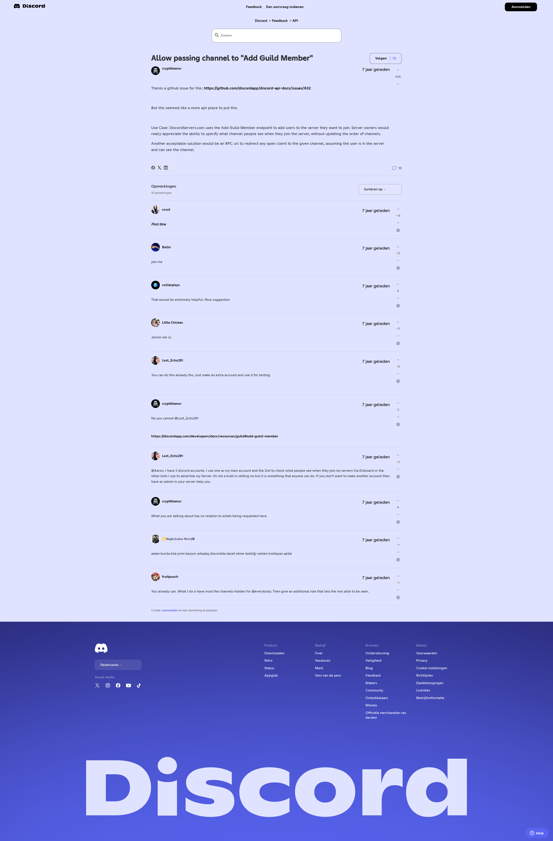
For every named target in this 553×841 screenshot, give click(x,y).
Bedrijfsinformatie (430, 698)
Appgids (271, 675)
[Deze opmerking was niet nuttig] (398, 222)
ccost (166, 209)
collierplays (171, 285)
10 (399, 168)
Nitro (268, 660)
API (295, 20)
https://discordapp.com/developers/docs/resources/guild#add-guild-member (214, 436)
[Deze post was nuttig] (398, 70)
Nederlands (109, 665)
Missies (371, 705)
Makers (371, 683)
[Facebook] (153, 168)
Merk (319, 668)
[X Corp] (159, 168)
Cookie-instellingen (431, 668)
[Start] (29, 7)
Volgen (381, 58)
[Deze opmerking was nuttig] (398, 209)
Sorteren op (373, 189)
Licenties (423, 690)
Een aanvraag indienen (285, 7)
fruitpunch (170, 576)
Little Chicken (172, 322)
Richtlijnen (424, 675)
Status (269, 668)
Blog (369, 668)
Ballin (166, 247)
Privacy (421, 660)
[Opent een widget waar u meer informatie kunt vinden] (537, 833)
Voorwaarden (426, 653)
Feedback (254, 7)
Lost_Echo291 (172, 360)
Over (319, 653)
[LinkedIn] (166, 168)
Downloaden (274, 653)
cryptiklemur (171, 68)
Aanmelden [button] (521, 7)
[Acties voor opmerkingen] (398, 230)
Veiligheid (373, 660)
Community (374, 690)
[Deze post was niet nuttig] (398, 84)
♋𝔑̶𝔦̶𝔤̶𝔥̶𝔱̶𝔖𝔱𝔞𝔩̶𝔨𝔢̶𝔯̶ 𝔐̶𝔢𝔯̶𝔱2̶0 (178, 539)
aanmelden (170, 610)
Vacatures (322, 660)
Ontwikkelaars (376, 698)
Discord (261, 20)
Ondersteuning (377, 653)
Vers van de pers (328, 675)
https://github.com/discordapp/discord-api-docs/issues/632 (257, 88)
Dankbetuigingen (429, 683)
